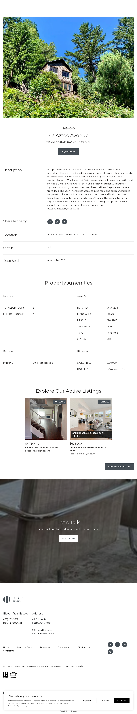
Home (6, 647)
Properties (45, 647)
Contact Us (8, 651)
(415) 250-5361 (10, 619)
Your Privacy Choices (68, 711)
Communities (64, 647)
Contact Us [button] (68, 538)
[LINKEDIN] (124, 644)
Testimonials (84, 647)
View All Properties (119, 467)
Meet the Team (24, 647)
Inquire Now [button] (68, 152)
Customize (104, 700)
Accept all (121, 700)
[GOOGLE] (110, 651)
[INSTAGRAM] (117, 644)
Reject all (87, 700)
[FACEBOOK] (110, 644)
